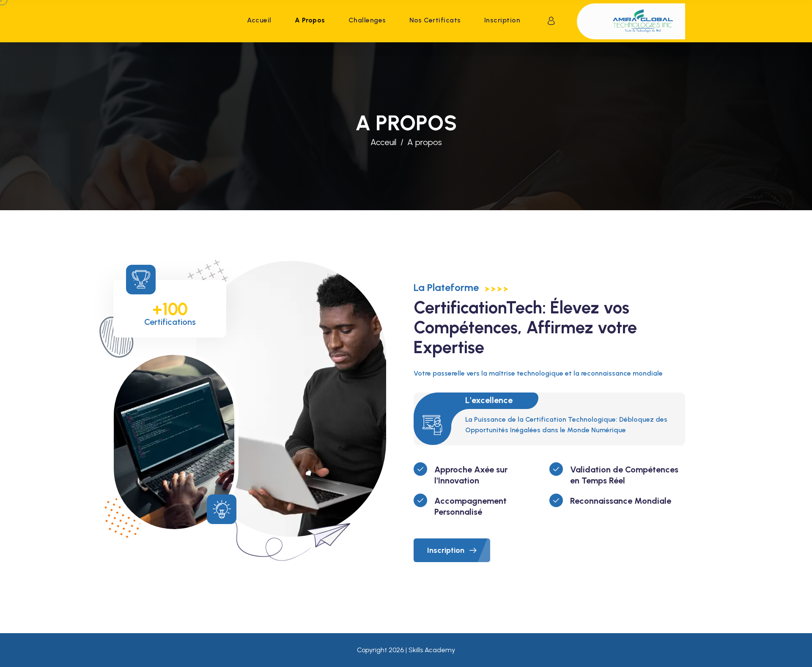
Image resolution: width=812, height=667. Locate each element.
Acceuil (383, 142)
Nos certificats (435, 20)
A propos (310, 20)
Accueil (259, 20)
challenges (367, 20)
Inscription (502, 20)
